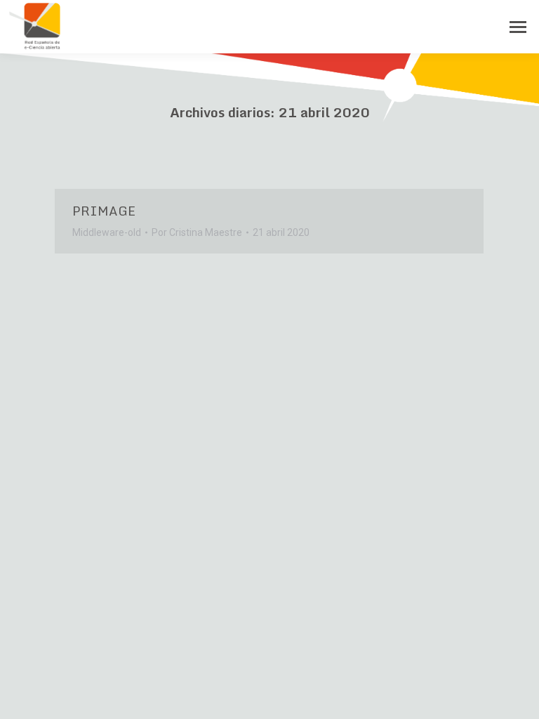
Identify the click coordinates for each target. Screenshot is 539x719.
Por (197, 232)
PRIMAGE (103, 210)
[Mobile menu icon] (518, 27)
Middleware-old (106, 232)
